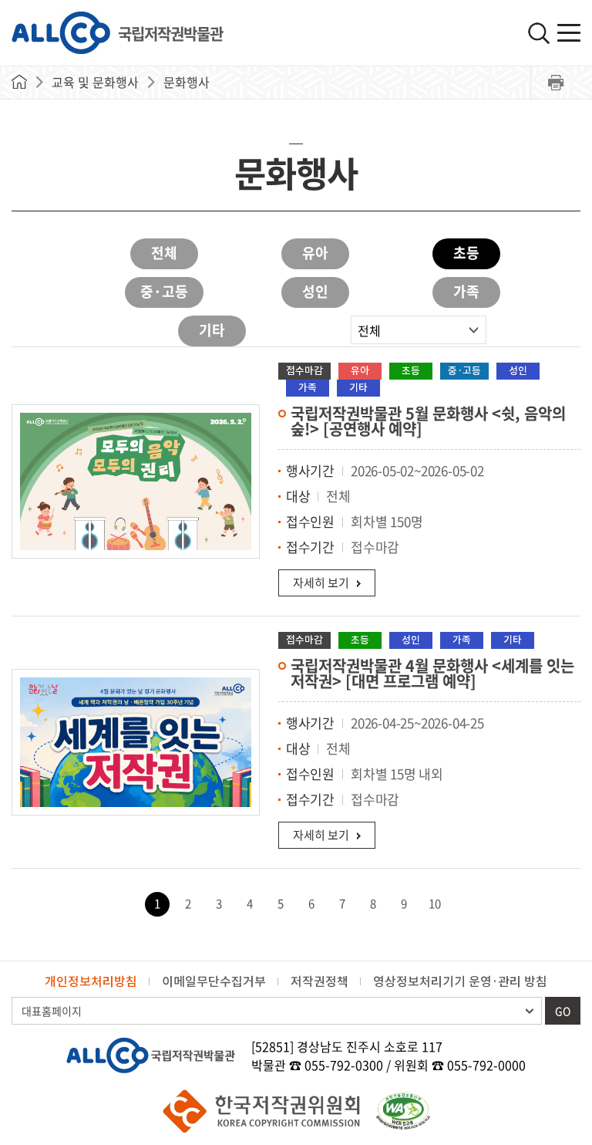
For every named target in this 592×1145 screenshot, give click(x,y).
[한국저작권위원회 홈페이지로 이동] (262, 1111)
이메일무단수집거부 (214, 981)
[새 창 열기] (403, 1111)
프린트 (555, 82)
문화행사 (186, 82)
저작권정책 (319, 981)
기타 (212, 329)
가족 (466, 291)
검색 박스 (539, 33)
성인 (315, 291)
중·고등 (164, 291)
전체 (164, 252)
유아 (315, 252)
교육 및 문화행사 (95, 82)
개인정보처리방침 (91, 981)
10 (435, 903)
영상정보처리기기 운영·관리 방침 (460, 981)
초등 (466, 252)
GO (562, 1010)
